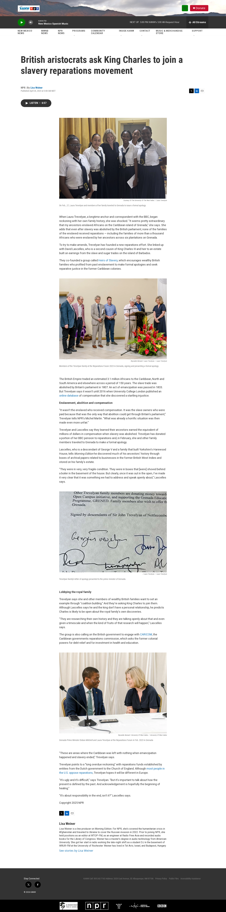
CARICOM (146, 634)
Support (197, 31)
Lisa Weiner (36, 87)
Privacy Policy (161, 878)
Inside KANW (126, 31)
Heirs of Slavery (108, 260)
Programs (78, 31)
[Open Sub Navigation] (74, 35)
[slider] (35, 22)
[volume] (30, 22)
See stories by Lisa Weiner (76, 850)
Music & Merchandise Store (169, 32)
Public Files (174, 878)
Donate (200, 8)
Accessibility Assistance (190, 878)
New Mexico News (25, 32)
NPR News (61, 32)
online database (68, 395)
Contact (145, 31)
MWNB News (44, 32)
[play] (21, 22)
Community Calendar (98, 32)
